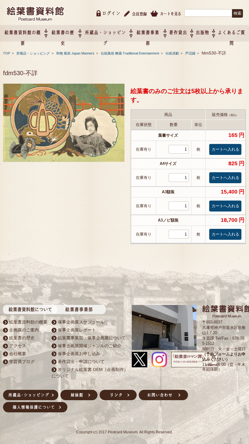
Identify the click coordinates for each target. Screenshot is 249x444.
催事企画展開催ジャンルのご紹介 (89, 345)
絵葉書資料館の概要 (28, 322)
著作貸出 (178, 32)
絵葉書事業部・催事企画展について (92, 337)
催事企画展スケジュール (81, 322)
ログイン (111, 13)
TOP (6, 53)
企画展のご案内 (24, 329)
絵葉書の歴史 (22, 337)
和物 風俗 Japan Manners (75, 53)
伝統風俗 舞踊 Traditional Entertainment (130, 53)
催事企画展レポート (77, 329)
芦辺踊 (190, 53)
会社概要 (17, 353)
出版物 (202, 32)
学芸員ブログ (22, 361)
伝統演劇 (172, 53)
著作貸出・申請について (81, 361)
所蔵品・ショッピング (33, 53)
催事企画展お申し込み (79, 353)
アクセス (17, 345)
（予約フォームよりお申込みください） (224, 357)
